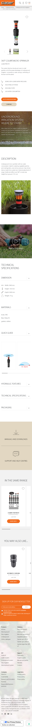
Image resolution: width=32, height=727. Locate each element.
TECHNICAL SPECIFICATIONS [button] (13, 395)
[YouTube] (8, 714)
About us (3, 674)
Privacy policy (21, 677)
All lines (3, 629)
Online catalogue (5, 639)
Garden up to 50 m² (22, 639)
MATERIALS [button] (6, 307)
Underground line (10, 7)
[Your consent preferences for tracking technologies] (29, 724)
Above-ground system (7, 665)
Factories (3, 682)
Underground (5, 637)
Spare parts (20, 655)
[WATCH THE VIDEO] (16, 241)
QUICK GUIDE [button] (7, 333)
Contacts (19, 665)
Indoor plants (21, 632)
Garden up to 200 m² (23, 641)
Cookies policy (21, 674)
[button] (27, 51)
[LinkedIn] (11, 714)
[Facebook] (5, 714)
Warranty (19, 663)
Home (2, 7)
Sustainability (4, 677)
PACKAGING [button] (6, 407)
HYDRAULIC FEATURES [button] (11, 384)
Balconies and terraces (23, 634)
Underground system (7, 660)
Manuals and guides (22, 660)
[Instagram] (2, 714)
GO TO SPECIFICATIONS (9, 99)
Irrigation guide (21, 658)
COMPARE (9, 104)
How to (7, 141)
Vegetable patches (22, 637)
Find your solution (22, 629)
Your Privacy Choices (14, 722)
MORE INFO (13, 521)
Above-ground (5, 632)
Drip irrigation (5, 634)
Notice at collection (8, 725)
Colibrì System (5, 658)
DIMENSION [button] (6, 277)
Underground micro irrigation (22, 7)
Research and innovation (8, 679)
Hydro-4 (3, 655)
